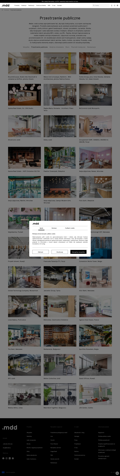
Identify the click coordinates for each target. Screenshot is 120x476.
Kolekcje (24, 5)
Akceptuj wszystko (78, 252)
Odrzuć (40, 252)
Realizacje (31, 5)
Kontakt (59, 5)
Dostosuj (60, 252)
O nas (53, 5)
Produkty (16, 5)
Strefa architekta (41, 5)
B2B (49, 5)
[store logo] (5, 5)
